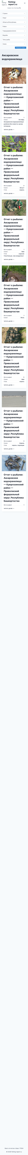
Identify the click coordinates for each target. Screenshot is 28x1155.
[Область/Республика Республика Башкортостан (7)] (14, 22)
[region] (14, 1125)
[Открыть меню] (24, 3)
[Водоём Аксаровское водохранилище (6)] (14, 35)
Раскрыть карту (20, 47)
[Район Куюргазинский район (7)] (14, 26)
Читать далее (8, 129)
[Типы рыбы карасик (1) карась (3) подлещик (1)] (14, 39)
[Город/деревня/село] (14, 31)
